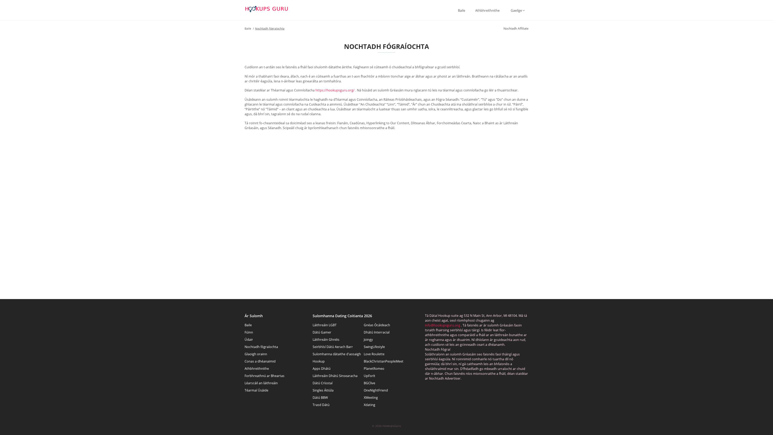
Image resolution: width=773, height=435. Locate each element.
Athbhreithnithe (487, 10)
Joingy (368, 339)
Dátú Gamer (322, 332)
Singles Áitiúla (323, 390)
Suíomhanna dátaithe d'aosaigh (337, 354)
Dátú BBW (320, 397)
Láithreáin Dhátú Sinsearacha (335, 376)
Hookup (319, 361)
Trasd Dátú (321, 405)
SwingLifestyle (374, 347)
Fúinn (249, 332)
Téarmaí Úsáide (256, 390)
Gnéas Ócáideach (377, 325)
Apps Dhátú (322, 368)
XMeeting (371, 397)
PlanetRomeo (374, 368)
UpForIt (369, 376)
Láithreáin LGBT (325, 325)
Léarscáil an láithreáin (261, 383)
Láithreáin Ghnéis (326, 339)
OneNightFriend (376, 390)
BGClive (369, 383)
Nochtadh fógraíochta (261, 347)
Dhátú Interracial (377, 332)
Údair (249, 339)
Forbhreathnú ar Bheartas (264, 376)
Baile (461, 10)
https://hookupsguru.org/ (334, 90)
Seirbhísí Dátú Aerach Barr (333, 347)
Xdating (369, 405)
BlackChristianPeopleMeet (383, 361)
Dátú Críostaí (323, 383)
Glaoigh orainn (256, 354)
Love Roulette (374, 354)
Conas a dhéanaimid (260, 361)
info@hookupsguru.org (442, 325)
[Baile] (267, 9)
